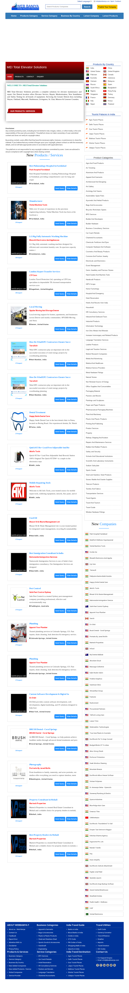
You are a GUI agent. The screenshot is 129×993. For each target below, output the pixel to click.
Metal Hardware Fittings (94, 372)
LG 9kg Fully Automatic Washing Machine (48, 236)
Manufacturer (35, 201)
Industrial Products (93, 321)
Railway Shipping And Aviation (97, 438)
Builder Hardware (92, 224)
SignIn (112, 1)
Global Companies (15, 972)
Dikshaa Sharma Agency (98, 836)
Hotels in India (73, 936)
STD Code (72, 939)
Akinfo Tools (34, 451)
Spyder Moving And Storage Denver (44, 311)
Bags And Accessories (94, 205)
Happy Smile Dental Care (39, 416)
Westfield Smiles (96, 896)
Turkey (110, 94)
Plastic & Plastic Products (47, 936)
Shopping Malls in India (76, 946)
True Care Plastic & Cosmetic (100, 733)
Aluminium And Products (95, 172)
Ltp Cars (93, 564)
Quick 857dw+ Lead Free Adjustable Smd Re (49, 447)
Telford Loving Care (97, 715)
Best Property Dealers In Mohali (44, 835)
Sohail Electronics (96, 914)
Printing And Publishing (94, 424)
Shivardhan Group (96, 691)
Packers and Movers (93, 396)
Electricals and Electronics (95, 261)
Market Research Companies (96, 354)
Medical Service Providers (95, 368)
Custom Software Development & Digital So (49, 694)
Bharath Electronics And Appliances (44, 240)
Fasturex (93, 697)
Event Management (93, 266)
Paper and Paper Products (95, 405)
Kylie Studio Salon (96, 673)
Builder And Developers (94, 219)
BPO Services (91, 214)
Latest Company (91, 16)
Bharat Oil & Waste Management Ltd (44, 522)
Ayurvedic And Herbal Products (97, 200)
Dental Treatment (37, 412)
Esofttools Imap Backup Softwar (102, 884)
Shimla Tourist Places (97, 143)
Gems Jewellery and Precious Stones (99, 270)
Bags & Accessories (45, 933)
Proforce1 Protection (97, 757)
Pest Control (35, 588)
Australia (93, 78)
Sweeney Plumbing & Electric (100, 793)
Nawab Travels (95, 848)
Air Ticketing (90, 168)
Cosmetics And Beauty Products (98, 252)
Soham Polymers (96, 781)
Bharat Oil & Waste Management (101, 594)
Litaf (91, 908)
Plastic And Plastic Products (96, 419)
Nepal (92, 104)
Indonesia (111, 78)
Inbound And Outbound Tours (96, 317)
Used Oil (33, 518)
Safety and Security (93, 452)
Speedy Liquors (95, 878)
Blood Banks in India (75, 933)
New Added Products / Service (20, 969)
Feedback (118, 1)
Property (89, 433)
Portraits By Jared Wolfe (39, 768)
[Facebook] (97, 965)
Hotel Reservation (92, 298)
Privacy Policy (14, 949)
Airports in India (73, 949)
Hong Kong (111, 91)
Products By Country (103, 64)
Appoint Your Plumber (38, 627)
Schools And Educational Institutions (99, 456)
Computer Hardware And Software (98, 247)
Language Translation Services (97, 340)
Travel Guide (90, 507)
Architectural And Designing (96, 182)
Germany (111, 97)
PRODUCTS (19, 77)
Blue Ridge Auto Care (97, 805)
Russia (92, 84)
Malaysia (110, 81)
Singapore (94, 94)
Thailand (110, 104)
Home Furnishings (92, 289)
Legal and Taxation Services (96, 349)
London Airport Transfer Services (44, 271)
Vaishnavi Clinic (95, 685)
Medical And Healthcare (94, 363)
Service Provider (15, 976)
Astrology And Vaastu (94, 191)
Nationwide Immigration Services (43, 557)
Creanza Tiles (95, 811)
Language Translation (46, 972)
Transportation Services (94, 493)
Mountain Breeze (96, 769)
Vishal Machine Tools (38, 205)
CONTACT (30, 77)
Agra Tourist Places (96, 120)
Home (14, 16)
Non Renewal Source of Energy (97, 382)
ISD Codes (101, 949)
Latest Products (110, 16)
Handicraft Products (93, 279)
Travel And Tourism (93, 503)
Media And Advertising (94, 359)
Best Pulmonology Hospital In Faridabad (47, 166)
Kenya (109, 101)
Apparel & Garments (45, 929)
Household (90, 307)
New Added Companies (17, 966)
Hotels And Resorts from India (97, 303)
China (109, 68)
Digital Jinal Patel (96, 872)
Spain (109, 84)
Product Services (92, 428)
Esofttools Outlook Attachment (101, 866)
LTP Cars (33, 275)
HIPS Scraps (90, 284)
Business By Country (70, 16)
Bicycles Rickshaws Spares (96, 210)
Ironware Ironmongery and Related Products (102, 335)
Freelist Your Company (107, 7)
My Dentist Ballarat (96, 655)
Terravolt (93, 570)
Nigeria (92, 91)
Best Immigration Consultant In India (46, 553)
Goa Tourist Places (96, 129)
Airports (100, 942)
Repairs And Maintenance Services (98, 442)
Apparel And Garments (94, 177)
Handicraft (42, 946)
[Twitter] (111, 965)
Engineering (42, 949)
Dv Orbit (32, 698)
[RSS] (114, 965)
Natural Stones (91, 377)
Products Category (29, 16)
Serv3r (92, 618)
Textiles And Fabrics (93, 489)
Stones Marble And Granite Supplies (99, 479)
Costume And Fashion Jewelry (97, 256)
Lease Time (94, 721)
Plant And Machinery (93, 414)
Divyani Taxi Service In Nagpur (100, 830)
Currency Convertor (104, 933)
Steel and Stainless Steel (47, 939)
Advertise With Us (15, 942)
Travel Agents (91, 498)
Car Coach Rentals (93, 233)
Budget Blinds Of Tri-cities (99, 745)
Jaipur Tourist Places (96, 134)
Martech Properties (37, 803)
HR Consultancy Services (95, 312)
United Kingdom (113, 71)
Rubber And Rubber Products (96, 447)
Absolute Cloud (95, 661)
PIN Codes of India (75, 942)
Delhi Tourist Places (96, 124)
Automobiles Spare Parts (95, 196)
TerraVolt (33, 346)
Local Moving (35, 307)
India (92, 68)
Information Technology (94, 326)
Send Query (59, 188)
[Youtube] (107, 965)
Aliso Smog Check (96, 751)
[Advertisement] (64, 39)
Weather (101, 939)
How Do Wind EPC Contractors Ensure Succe (50, 342)
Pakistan (93, 75)
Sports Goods (91, 470)
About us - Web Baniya (17, 929)
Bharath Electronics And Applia (101, 558)
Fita (91, 854)
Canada (110, 75)
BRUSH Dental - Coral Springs (43, 729)
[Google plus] (101, 965)
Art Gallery (90, 186)
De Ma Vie (93, 552)
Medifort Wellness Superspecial (101, 540)
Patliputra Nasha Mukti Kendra (100, 576)
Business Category (15, 956)
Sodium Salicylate (92, 466)
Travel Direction (103, 946)
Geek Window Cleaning (98, 763)
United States (95, 71)
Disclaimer (13, 946)
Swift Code (102, 929)
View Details (72, 188)
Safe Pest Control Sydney (40, 592)
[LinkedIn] (104, 965)
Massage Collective (97, 667)
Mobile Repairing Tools (40, 483)
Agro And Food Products (95, 163)
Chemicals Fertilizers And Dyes (97, 242)
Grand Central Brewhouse (99, 890)
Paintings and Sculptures (95, 400)
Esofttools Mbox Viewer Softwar (102, 775)
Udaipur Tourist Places (97, 148)
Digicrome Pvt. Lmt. (97, 842)
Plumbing (33, 623)
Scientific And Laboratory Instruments (99, 461)
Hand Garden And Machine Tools (98, 275)
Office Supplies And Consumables (98, 386)
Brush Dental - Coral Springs (100, 630)
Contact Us (13, 933)
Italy (92, 101)
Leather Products (92, 345)
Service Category (49, 16)
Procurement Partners (97, 709)
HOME (9, 77)
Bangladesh (111, 88)
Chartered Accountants (94, 238)
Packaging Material (93, 391)
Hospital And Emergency (95, 293)
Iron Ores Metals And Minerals (97, 331)
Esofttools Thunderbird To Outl (101, 824)
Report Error (13, 939)
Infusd (92, 649)
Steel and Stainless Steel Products (98, 475)
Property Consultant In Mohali (43, 800)
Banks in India (73, 929)
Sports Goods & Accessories (49, 942)
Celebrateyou (94, 818)
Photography (35, 764)
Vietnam (93, 81)
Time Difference (103, 936)
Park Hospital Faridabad (39, 170)
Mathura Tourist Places (97, 138)
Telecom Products (92, 484)
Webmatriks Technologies (99, 727)
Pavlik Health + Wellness (98, 902)
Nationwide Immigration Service (101, 600)
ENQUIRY (40, 77)
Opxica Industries (96, 799)
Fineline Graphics (96, 679)
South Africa (94, 88)
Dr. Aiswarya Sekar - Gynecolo (100, 787)
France (92, 97)
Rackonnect (94, 703)
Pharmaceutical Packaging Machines (99, 410)
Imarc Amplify (95, 860)
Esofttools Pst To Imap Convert (101, 739)
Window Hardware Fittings (95, 512)
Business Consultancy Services (97, 228)
